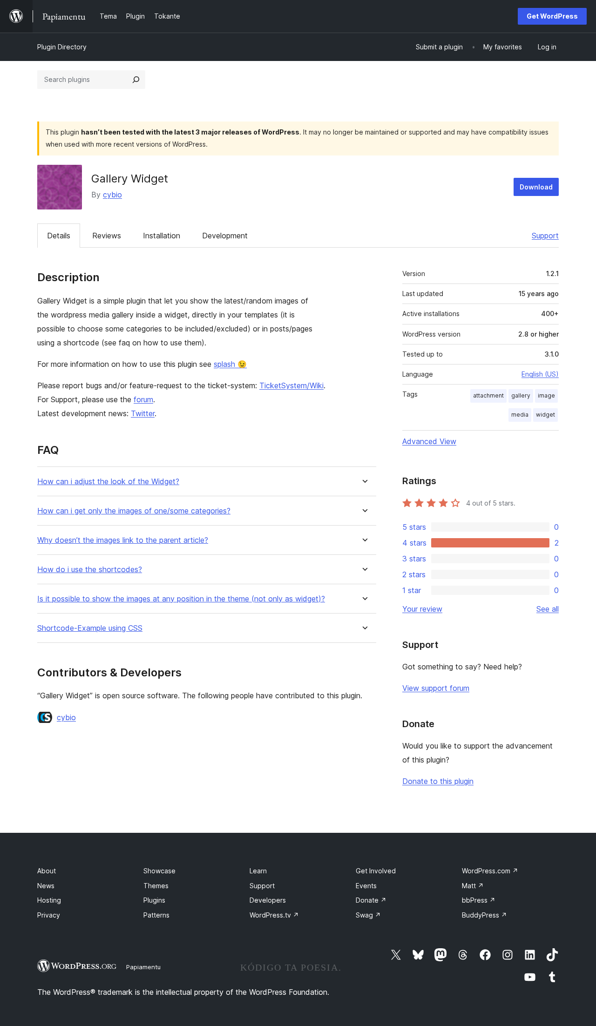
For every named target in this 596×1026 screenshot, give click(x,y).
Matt (473, 886)
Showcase (159, 871)
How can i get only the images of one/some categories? (133, 510)
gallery (520, 395)
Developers (268, 900)
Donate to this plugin (438, 781)
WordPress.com (490, 871)
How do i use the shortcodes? (89, 569)
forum (143, 399)
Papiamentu (143, 967)
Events (366, 886)
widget (545, 414)
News (45, 886)
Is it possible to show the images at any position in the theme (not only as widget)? (181, 598)
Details (58, 235)
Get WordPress (552, 16)
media (519, 414)
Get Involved (376, 871)
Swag (368, 915)
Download (536, 187)
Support (545, 235)
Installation (161, 235)
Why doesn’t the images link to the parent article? (122, 540)
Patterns (156, 915)
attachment (488, 395)
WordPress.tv (274, 915)
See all (547, 609)
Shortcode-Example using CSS (89, 628)
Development (225, 235)
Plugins (154, 900)
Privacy (48, 915)
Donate (371, 900)
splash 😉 (230, 364)
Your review (422, 609)
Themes (156, 886)
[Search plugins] (136, 79)
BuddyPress (484, 915)
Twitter (143, 413)
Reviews (106, 235)
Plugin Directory (62, 47)
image (546, 395)
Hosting (49, 900)
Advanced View (429, 441)
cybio (112, 194)
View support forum (435, 688)
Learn (258, 871)
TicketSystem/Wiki (291, 385)
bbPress (478, 900)
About (46, 871)
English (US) (540, 374)
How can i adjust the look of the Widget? (108, 481)
